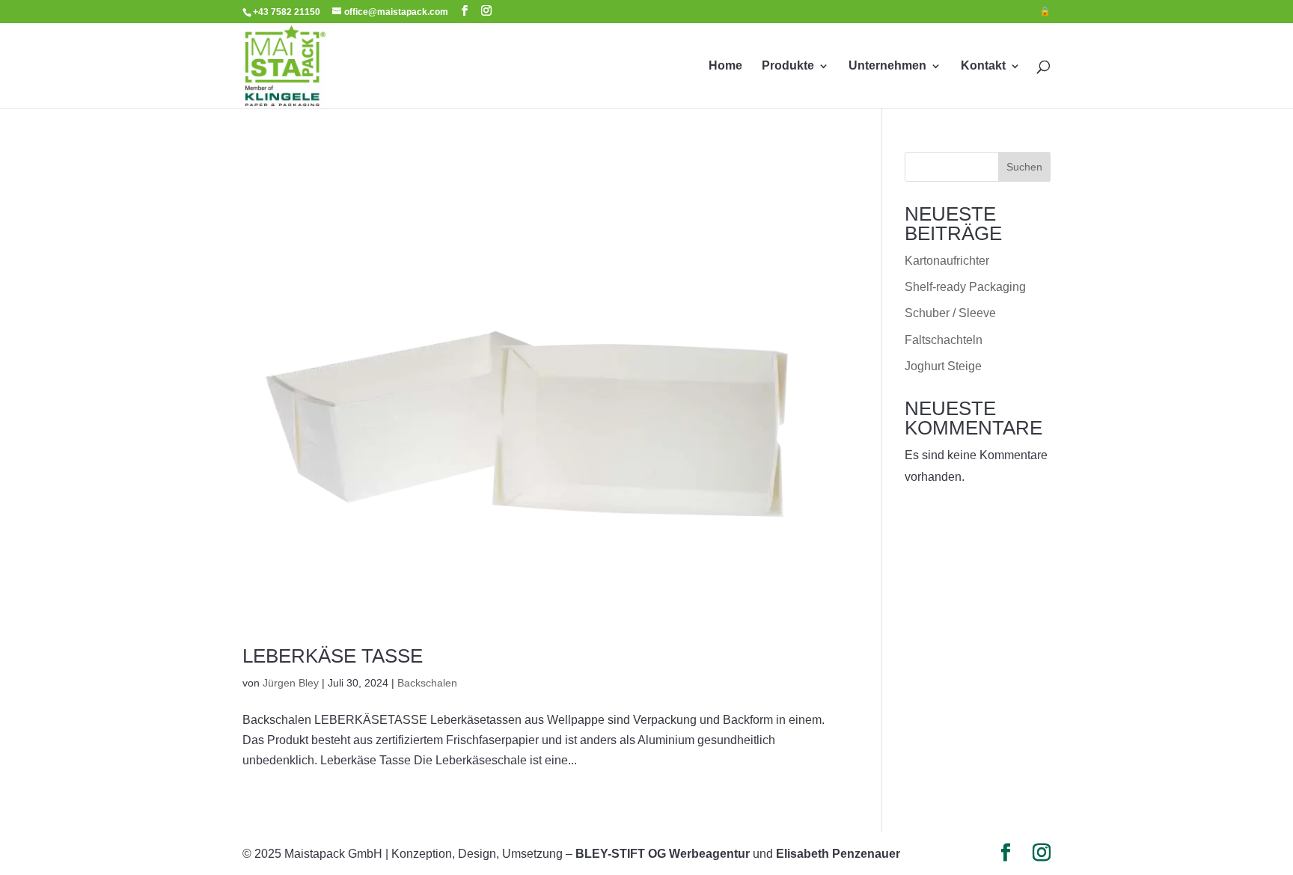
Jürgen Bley (291, 683)
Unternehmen (887, 66)
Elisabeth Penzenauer (838, 853)
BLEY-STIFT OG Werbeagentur (662, 853)
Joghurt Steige (943, 366)
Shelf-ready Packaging (965, 286)
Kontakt (983, 66)
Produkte (788, 66)
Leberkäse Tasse (332, 656)
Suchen (1024, 167)
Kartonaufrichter (947, 260)
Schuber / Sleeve (950, 313)
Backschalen (427, 683)
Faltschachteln (943, 340)
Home (725, 66)
